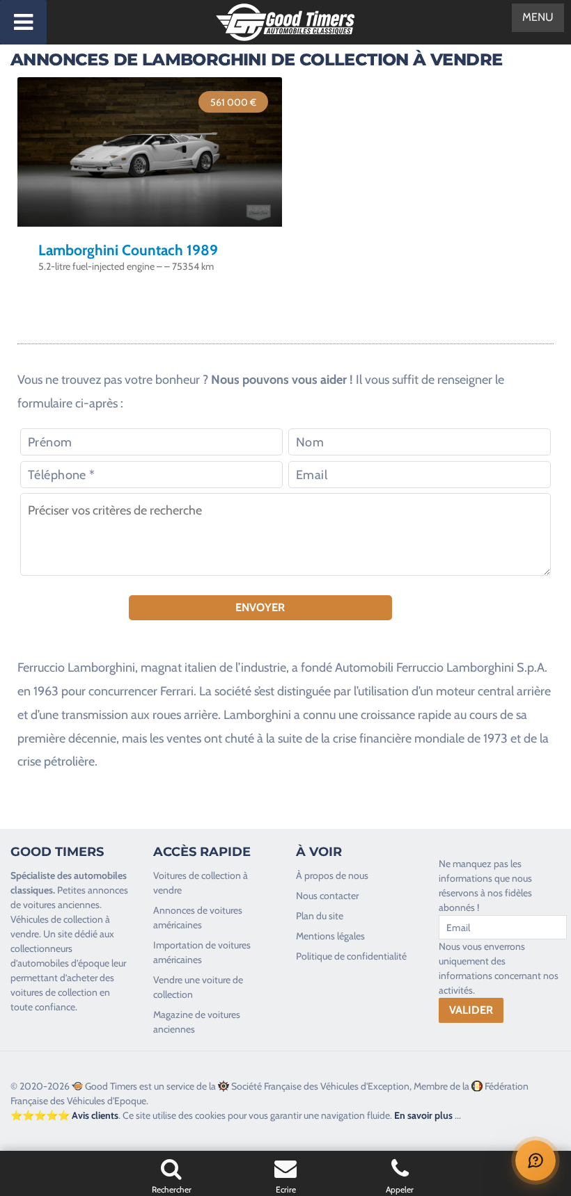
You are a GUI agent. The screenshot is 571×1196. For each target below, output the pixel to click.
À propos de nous (332, 875)
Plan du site (319, 916)
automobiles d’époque (63, 963)
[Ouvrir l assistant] (535, 1160)
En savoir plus (423, 1115)
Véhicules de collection (56, 919)
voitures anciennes (61, 904)
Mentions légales (330, 936)
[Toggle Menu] (23, 22)
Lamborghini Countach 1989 (128, 250)
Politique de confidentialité (351, 956)
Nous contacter (327, 895)
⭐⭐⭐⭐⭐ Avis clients (64, 1115)
